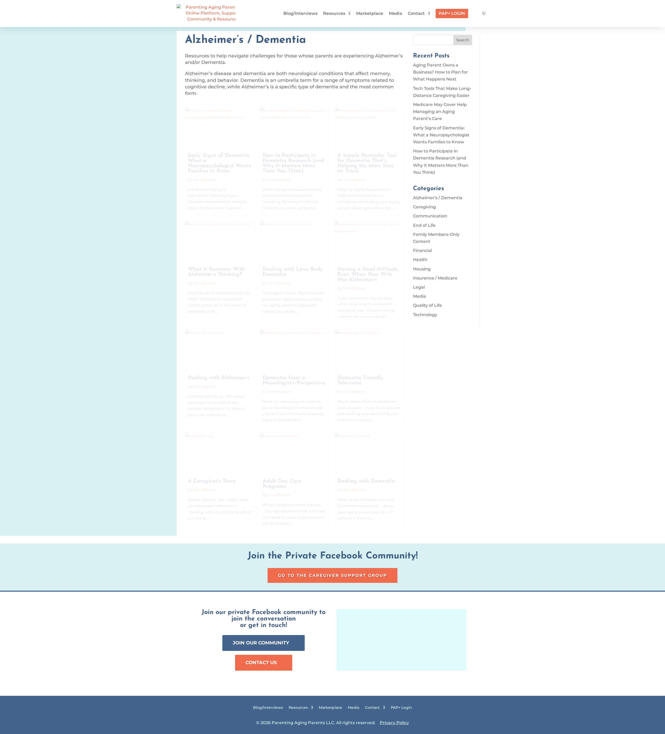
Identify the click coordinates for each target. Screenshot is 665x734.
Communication (430, 215)
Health (420, 259)
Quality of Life (427, 305)
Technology (425, 314)
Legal (419, 287)
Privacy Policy (394, 722)
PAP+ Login (452, 13)
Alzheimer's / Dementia (437, 197)
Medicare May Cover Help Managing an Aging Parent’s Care (440, 111)
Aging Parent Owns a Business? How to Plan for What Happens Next (440, 72)
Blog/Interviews (300, 13)
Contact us (261, 662)
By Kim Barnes (202, 179)
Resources (334, 13)
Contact (416, 13)
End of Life (424, 225)
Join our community (261, 643)
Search (462, 40)
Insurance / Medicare (435, 278)
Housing (422, 268)
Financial (422, 250)
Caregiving (424, 206)
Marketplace (369, 13)
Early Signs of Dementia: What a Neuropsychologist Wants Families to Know (441, 134)
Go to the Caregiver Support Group (332, 575)
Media (395, 13)
